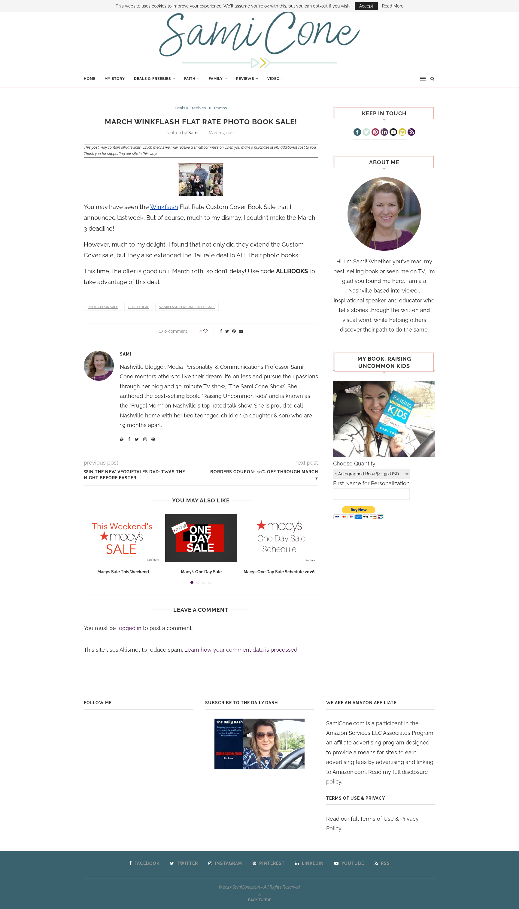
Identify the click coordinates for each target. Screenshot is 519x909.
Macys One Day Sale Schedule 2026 (279, 571)
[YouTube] (393, 132)
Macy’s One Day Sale (201, 571)
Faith (190, 79)
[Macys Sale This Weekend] (123, 538)
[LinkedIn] (384, 132)
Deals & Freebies (152, 79)
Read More (392, 6)
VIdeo (273, 79)
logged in (129, 628)
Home (90, 79)
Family (216, 79)
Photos (220, 108)
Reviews (245, 79)
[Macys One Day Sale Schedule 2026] (279, 538)
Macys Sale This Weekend (123, 571)
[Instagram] (402, 132)
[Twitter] (366, 132)
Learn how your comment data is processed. (241, 650)
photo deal (138, 307)
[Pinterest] (375, 132)
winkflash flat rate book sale (187, 307)
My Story (115, 79)
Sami (193, 132)
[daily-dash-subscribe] (259, 744)
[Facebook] (357, 132)
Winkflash (164, 207)
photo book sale (103, 307)
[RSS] (411, 132)
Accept (366, 6)
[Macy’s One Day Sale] (201, 538)
